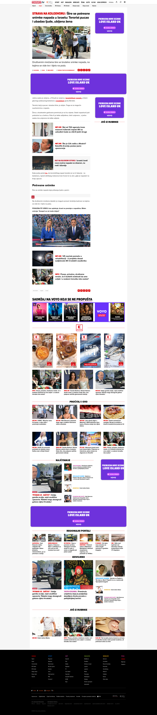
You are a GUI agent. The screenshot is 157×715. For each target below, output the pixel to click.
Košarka (50, 669)
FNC (49, 676)
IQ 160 (93, 2)
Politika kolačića (60, 696)
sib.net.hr (61, 704)
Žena (83, 2)
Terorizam (35, 290)
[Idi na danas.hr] (38, 2)
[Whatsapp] (84, 70)
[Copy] (89, 70)
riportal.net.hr (87, 704)
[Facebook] (79, 70)
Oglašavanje (42, 696)
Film (66, 661)
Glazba (66, 664)
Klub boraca (50, 664)
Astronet (105, 659)
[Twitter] (81, 70)
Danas (34, 656)
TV (65, 669)
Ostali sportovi (51, 674)
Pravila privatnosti (70, 696)
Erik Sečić (50, 70)
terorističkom (70, 98)
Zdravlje (86, 679)
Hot (62, 2)
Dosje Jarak (86, 6)
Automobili (86, 684)
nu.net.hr (117, 704)
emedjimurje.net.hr (52, 704)
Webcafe (76, 2)
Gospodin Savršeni (69, 676)
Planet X (105, 671)
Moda (85, 671)
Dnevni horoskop (106, 664)
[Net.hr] (122, 696)
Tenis (49, 671)
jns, (46, 173)
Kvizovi (104, 676)
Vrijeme (94, 6)
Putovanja (86, 674)
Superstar (67, 674)
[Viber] (86, 70)
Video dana (105, 679)
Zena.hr (38, 704)
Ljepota (86, 666)
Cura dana (105, 661)
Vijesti (34, 6)
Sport (57, 2)
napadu (79, 98)
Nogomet (50, 659)
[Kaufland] (78, 328)
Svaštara (105, 674)
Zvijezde (67, 659)
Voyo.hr (44, 704)
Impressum (34, 696)
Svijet (40, 6)
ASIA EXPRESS (102, 2)
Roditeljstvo (86, 676)
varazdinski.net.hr (78, 704)
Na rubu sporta (51, 666)
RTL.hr (33, 704)
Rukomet (50, 661)
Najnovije (123, 662)
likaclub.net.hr (51, 706)
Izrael (46, 290)
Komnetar (105, 666)
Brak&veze (86, 659)
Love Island (67, 671)
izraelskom (60, 101)
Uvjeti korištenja (51, 696)
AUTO (88, 2)
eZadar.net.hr (110, 704)
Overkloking (105, 669)
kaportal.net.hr (68, 704)
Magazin (68, 2)
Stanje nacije (76, 6)
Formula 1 (50, 679)
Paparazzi (67, 666)
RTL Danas (58, 6)
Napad (41, 290)
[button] (34, 304)
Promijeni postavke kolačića (89, 696)
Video (123, 659)
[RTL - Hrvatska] (115, 696)
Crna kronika (48, 6)
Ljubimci (86, 669)
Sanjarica (123, 664)
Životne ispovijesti (88, 681)
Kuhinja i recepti (87, 664)
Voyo (66, 681)
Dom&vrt (86, 661)
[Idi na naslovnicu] (49, 3)
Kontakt (78, 696)
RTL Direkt (66, 6)
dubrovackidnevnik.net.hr (98, 704)
